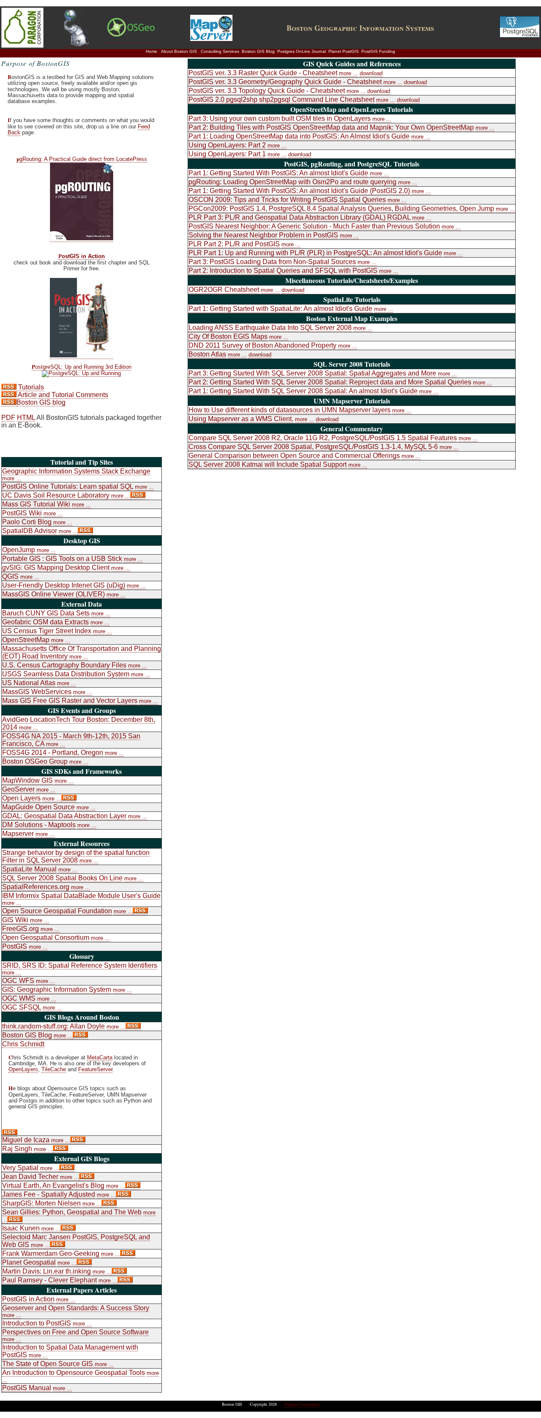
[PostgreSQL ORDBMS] (520, 35)
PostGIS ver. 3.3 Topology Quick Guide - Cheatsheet (267, 90)
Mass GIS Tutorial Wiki (36, 504)
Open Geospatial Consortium (45, 937)
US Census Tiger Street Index (46, 630)
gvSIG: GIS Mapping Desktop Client (55, 567)
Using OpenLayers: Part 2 (227, 145)
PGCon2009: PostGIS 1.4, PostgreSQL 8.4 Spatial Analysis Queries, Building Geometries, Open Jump (341, 208)
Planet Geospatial (29, 1262)
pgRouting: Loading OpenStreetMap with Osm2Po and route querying (292, 181)
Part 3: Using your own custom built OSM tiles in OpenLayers (280, 118)
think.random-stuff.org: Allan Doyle (53, 1026)
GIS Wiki (15, 919)
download (371, 73)
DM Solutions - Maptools (39, 824)
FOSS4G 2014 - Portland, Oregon (52, 752)
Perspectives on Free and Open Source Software (75, 1332)
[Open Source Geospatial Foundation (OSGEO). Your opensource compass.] (131, 39)
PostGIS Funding (378, 51)
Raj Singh (17, 1148)
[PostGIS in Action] (81, 355)
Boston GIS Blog (258, 51)
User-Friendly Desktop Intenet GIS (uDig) (63, 585)
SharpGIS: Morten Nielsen (41, 1203)
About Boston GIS (179, 51)
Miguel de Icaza (25, 1139)
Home (151, 51)
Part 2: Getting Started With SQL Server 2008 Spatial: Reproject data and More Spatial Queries (330, 382)
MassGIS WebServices (36, 691)
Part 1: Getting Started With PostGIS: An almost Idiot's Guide (278, 173)
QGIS (10, 576)
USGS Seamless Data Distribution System (65, 674)
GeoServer (18, 789)
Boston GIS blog (41, 402)
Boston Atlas (207, 354)
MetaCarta (99, 1057)
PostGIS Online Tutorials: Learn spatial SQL (67, 486)
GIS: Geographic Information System (56, 989)
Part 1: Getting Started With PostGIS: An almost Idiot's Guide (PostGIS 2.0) (299, 190)
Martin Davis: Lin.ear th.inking (46, 1271)
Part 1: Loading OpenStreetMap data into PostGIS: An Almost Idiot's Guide (299, 136)
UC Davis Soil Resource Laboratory (55, 495)
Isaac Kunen (21, 1228)
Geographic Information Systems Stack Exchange (76, 471)
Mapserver (18, 833)
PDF (8, 417)
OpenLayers (23, 1069)
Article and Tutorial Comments (62, 394)
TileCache (53, 1069)
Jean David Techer (30, 1176)
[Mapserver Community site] (211, 39)
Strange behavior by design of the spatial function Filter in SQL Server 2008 (76, 856)
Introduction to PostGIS (36, 1323)
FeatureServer (95, 1069)
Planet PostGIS (343, 51)
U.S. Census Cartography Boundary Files (64, 665)
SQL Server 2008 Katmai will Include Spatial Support (268, 464)
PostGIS (14, 946)
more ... (11, 478)
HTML (26, 417)
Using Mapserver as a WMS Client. (241, 418)
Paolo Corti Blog (27, 521)
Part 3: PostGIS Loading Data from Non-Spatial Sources (272, 261)
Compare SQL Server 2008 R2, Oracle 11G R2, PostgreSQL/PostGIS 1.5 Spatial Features (323, 437)
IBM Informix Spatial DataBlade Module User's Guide (81, 895)
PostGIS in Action (81, 256)
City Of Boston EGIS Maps (228, 336)
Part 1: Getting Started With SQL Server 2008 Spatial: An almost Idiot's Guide (303, 391)
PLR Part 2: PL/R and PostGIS (234, 244)
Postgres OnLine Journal (301, 51)
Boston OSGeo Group (35, 761)
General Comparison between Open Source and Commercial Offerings (294, 455)
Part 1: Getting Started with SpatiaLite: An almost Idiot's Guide (280, 308)
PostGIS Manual (26, 1387)
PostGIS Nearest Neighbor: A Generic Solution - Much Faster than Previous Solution (314, 226)
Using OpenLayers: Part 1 (227, 154)
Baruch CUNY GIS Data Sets (46, 613)
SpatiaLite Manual (29, 869)
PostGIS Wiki (22, 513)
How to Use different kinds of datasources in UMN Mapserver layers (290, 410)
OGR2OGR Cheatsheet (224, 289)
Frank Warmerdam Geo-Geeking (50, 1253)
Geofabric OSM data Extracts (45, 622)
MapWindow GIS (27, 780)
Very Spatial (20, 1167)
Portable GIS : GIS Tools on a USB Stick (62, 558)
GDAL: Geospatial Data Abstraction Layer (64, 815)
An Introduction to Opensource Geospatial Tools (73, 1372)
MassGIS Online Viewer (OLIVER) (53, 594)
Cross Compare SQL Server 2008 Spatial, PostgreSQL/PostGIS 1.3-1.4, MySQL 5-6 (313, 446)
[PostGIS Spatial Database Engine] (76, 44)
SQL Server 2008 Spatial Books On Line (62, 878)
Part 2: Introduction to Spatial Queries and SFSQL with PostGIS (283, 270)
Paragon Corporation (302, 1404)
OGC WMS (19, 998)
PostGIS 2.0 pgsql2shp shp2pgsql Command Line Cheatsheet (281, 99)
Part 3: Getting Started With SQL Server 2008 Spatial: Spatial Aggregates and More (312, 373)
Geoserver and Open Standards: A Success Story (75, 1308)
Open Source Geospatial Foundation (57, 910)
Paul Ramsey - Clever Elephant (49, 1280)
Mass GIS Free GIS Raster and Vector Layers (69, 700)
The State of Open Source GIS (48, 1363)
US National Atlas (28, 682)
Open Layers (21, 798)
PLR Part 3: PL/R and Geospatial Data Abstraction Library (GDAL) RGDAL (299, 217)
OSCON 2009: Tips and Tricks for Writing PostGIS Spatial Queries (287, 199)
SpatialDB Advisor (29, 530)
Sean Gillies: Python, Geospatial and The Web (72, 1212)
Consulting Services (220, 51)
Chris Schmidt (23, 1044)
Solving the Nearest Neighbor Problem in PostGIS (263, 235)
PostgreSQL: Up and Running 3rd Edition (81, 367)
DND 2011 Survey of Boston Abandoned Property (262, 345)
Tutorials (30, 387)
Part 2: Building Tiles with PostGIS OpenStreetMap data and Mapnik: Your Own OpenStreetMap (331, 127)
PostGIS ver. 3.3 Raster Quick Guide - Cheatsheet (263, 72)
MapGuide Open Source (38, 807)
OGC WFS (18, 980)
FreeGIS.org (20, 928)
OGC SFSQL (21, 1007)
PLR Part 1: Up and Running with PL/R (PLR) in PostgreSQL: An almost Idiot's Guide (315, 252)
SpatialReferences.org (35, 886)
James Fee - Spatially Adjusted (48, 1194)
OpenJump (18, 549)
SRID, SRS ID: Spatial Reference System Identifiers (79, 965)
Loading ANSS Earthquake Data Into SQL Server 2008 (270, 327)
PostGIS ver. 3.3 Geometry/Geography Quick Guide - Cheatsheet (285, 81)
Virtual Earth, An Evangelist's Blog (53, 1185)
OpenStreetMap (25, 639)
